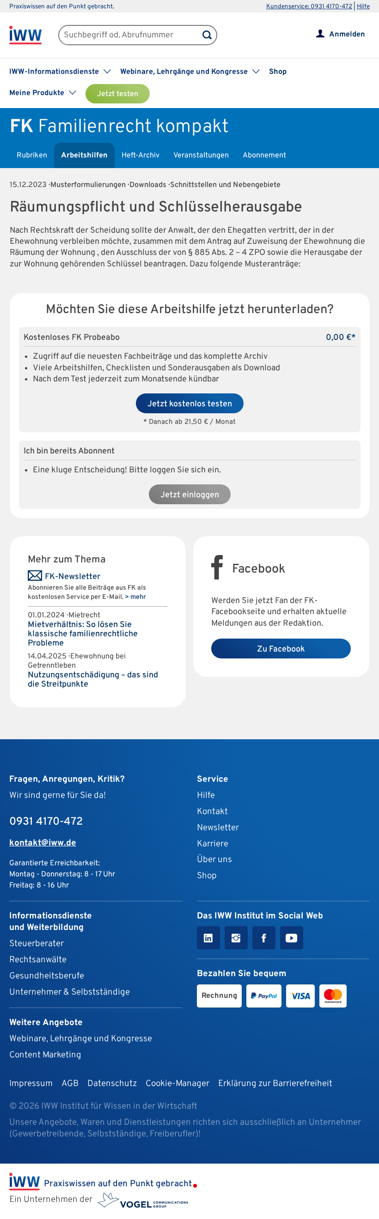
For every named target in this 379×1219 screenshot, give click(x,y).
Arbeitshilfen (84, 155)
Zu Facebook (281, 649)
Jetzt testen (117, 94)
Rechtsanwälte (38, 960)
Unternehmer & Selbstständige (69, 992)
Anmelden (347, 34)
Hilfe (363, 7)
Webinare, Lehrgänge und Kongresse (80, 1038)
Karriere (212, 844)
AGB (70, 1083)
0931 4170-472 (46, 822)
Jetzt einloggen (189, 495)
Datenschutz (112, 1083)
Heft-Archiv (140, 155)
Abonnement (264, 155)
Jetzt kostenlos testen (189, 404)
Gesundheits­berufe (46, 976)
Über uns (214, 859)
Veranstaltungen (201, 155)
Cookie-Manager (177, 1083)
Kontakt (212, 811)
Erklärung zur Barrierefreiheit (275, 1083)
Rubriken (32, 155)
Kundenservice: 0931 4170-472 (309, 7)
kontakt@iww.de (42, 843)
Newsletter (218, 827)
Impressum (31, 1083)
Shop (278, 72)
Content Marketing (45, 1055)
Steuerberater (36, 943)
